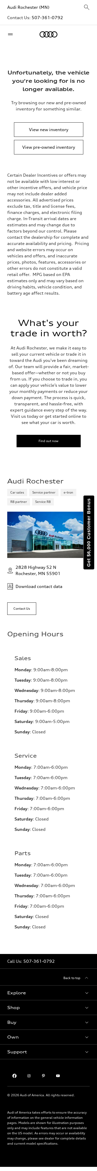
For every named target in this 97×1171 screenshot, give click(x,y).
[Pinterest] (43, 1076)
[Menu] (11, 34)
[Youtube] (58, 1076)
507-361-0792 (47, 17)
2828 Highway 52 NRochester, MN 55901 (38, 570)
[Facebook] (14, 1076)
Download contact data (39, 586)
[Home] (48, 34)
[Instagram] (29, 1076)
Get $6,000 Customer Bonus (88, 532)
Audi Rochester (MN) (28, 7)
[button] (48, 992)
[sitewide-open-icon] (87, 7)
